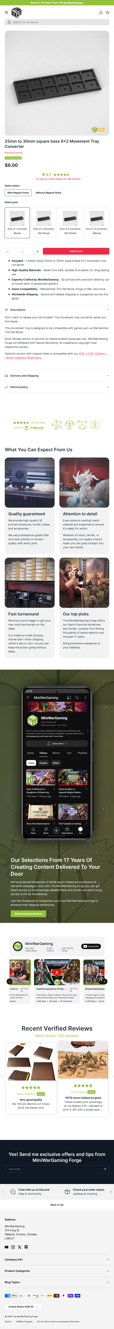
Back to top (57, 1204)
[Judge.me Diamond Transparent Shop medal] (57, 425)
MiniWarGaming (13, 152)
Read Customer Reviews (28, 913)
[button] (107, 12)
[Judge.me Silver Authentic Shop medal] (82, 425)
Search (8, 1321)
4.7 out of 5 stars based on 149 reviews (58, 178)
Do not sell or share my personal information (58, 1321)
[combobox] (57, 22)
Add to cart (76, 251)
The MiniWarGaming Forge (25, 1316)
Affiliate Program (24, 1321)
